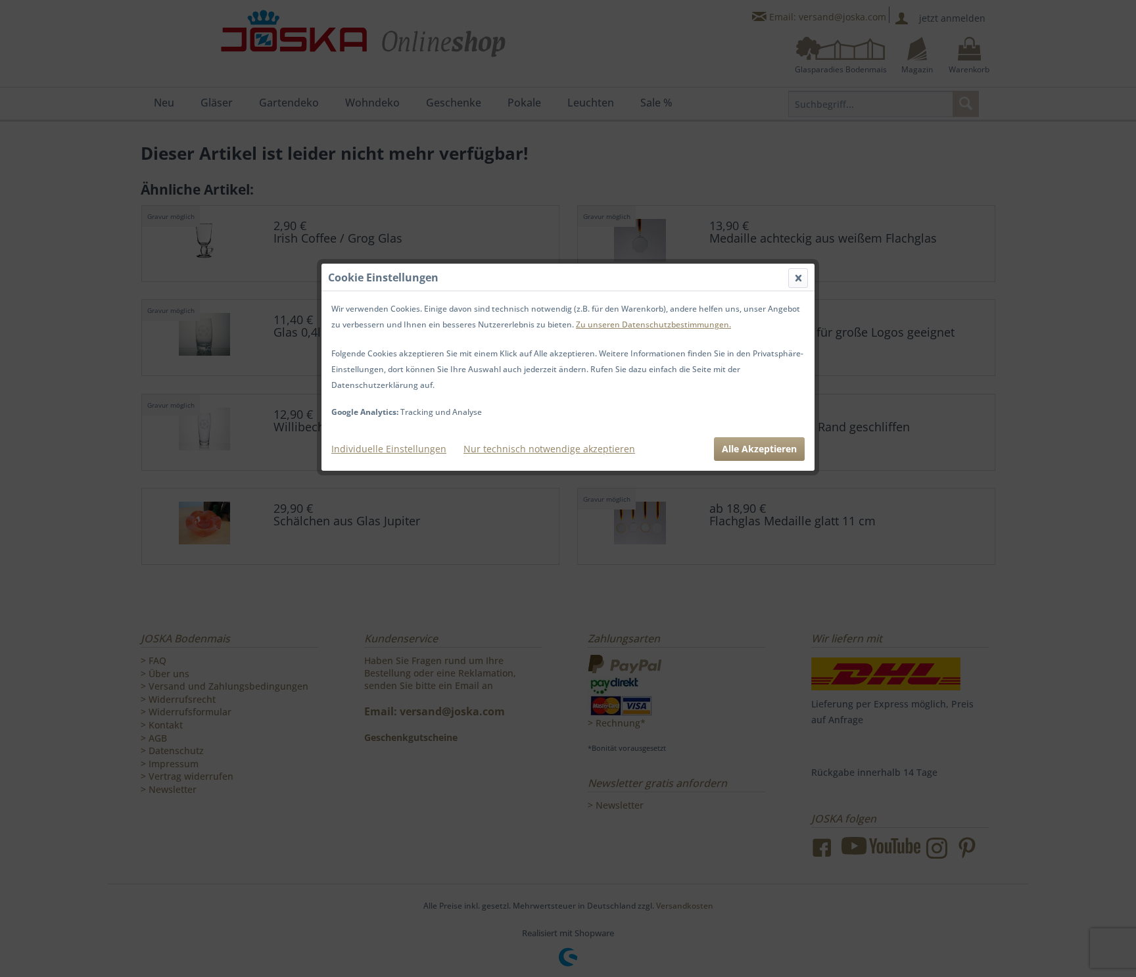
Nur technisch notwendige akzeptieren (549, 448)
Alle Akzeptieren (759, 448)
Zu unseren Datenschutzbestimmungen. (653, 324)
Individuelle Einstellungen (388, 448)
